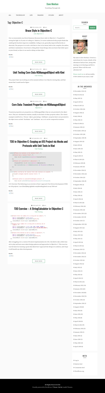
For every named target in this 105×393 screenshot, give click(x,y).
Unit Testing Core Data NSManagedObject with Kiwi (38, 72)
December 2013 (79, 213)
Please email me (78, 74)
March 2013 (78, 246)
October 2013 (79, 220)
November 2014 (79, 174)
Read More (38, 62)
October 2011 (78, 300)
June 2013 (77, 235)
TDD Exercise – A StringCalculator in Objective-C (38, 208)
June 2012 (77, 271)
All (10, 15)
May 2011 (77, 318)
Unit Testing (39, 75)
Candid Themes (67, 387)
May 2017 (77, 98)
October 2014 (79, 177)
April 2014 (78, 199)
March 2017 (78, 105)
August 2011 (78, 307)
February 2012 (79, 285)
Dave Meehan (52, 4)
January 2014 (79, 210)
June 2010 (78, 339)
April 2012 (78, 278)
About (61, 15)
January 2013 (79, 249)
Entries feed (78, 364)
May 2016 (77, 120)
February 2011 (79, 328)
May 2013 (77, 238)
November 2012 (79, 256)
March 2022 (78, 95)
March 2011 (78, 325)
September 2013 (79, 224)
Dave (45, 27)
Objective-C (40, 34)
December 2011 (79, 292)
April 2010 (78, 346)
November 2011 (79, 296)
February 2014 (79, 206)
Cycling (51, 15)
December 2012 (79, 253)
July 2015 (77, 145)
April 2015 (78, 156)
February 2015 (79, 163)
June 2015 (77, 148)
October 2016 (79, 109)
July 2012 (77, 267)
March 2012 (78, 282)
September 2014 (79, 181)
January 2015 (78, 166)
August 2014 (78, 184)
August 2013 (78, 228)
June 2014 (77, 192)
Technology (20, 15)
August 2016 (78, 112)
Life (31, 15)
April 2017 (78, 102)
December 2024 (79, 91)
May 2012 (77, 274)
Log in (77, 360)
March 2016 (78, 123)
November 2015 (79, 130)
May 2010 (77, 343)
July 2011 (77, 310)
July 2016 (77, 116)
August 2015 (78, 141)
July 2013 (77, 231)
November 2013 (79, 217)
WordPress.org (79, 371)
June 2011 (77, 314)
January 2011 (78, 332)
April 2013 (78, 242)
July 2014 (77, 188)
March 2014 (78, 202)
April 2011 (78, 321)
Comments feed (79, 367)
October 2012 (79, 260)
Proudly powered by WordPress (42, 387)
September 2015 (79, 138)
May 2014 (77, 195)
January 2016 (79, 127)
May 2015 (77, 152)
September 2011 (79, 303)
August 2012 (78, 264)
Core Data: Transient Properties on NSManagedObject (39, 104)
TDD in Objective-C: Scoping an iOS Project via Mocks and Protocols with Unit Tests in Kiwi (39, 143)
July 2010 (77, 336)
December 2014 (79, 170)
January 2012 (79, 289)
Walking (40, 15)
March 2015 (78, 159)
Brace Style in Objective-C (38, 30)
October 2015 (79, 134)
